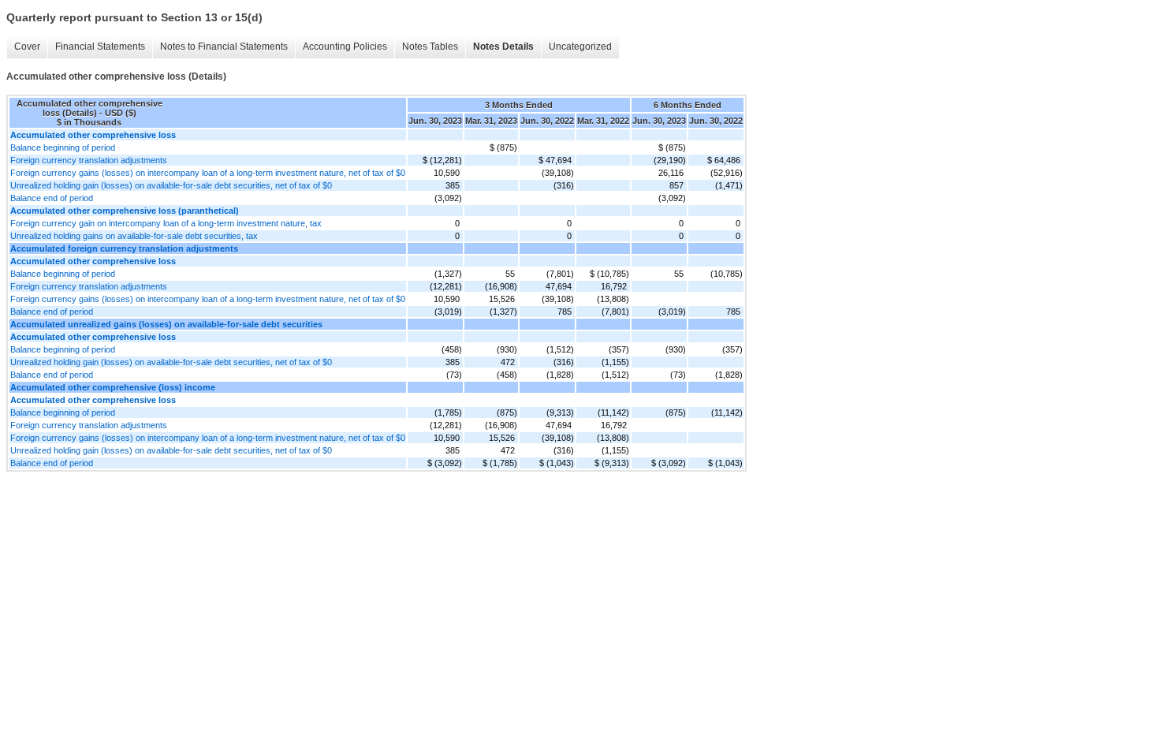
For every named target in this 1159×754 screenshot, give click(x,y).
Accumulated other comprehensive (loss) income (112, 387)
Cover (27, 46)
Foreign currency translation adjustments (88, 160)
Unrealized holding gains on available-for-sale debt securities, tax (134, 236)
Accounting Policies (345, 46)
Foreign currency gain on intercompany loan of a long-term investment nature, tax (166, 223)
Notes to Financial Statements (224, 46)
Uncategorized (580, 46)
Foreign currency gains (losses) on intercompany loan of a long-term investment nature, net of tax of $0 (207, 172)
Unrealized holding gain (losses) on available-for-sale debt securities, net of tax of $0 (171, 185)
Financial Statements (100, 46)
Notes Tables (430, 46)
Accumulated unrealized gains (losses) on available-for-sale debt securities (166, 324)
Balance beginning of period (62, 147)
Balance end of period (51, 198)
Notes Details (503, 46)
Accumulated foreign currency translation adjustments (124, 248)
